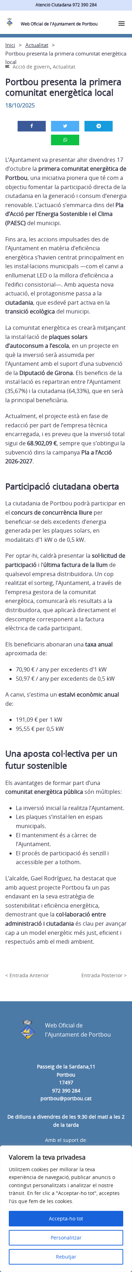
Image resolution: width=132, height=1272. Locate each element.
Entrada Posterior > (104, 975)
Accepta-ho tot (66, 1218)
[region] (66, 1208)
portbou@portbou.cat (66, 1098)
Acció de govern (31, 66)
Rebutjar (66, 1256)
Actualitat (36, 44)
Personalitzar (66, 1237)
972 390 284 (66, 1090)
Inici (10, 44)
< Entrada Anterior (27, 975)
